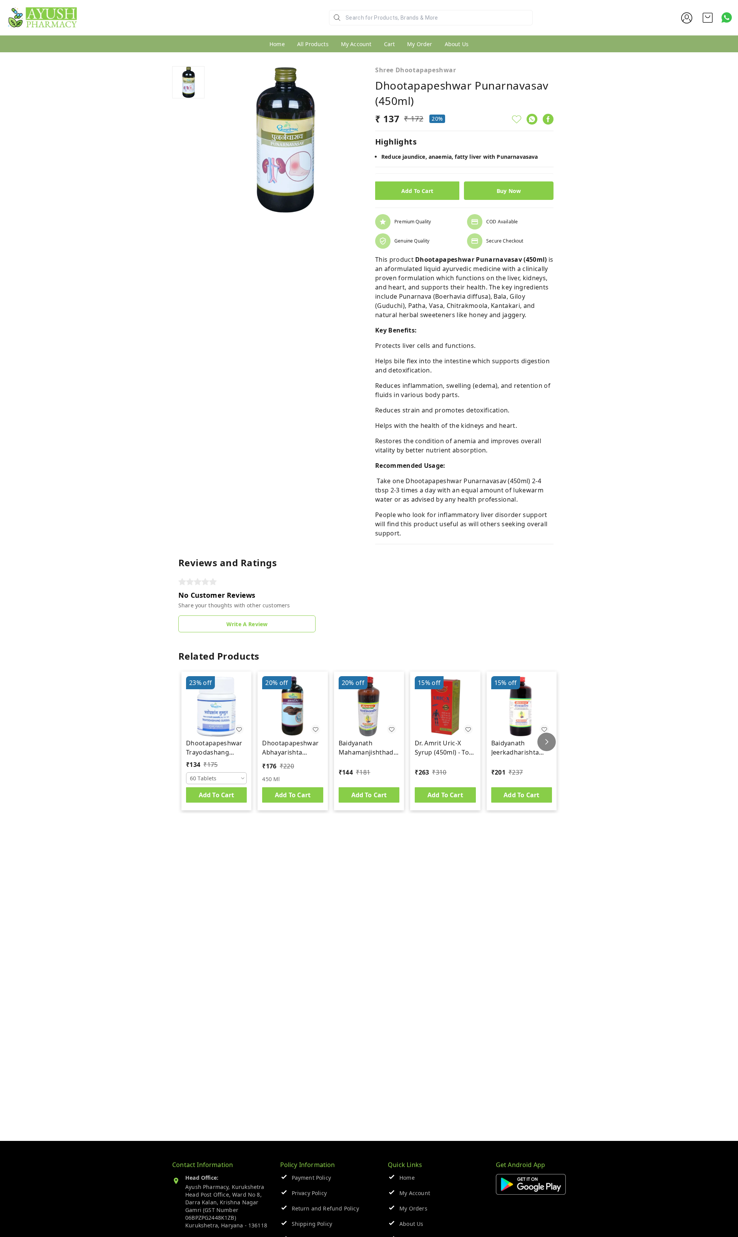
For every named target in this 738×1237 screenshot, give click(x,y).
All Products (313, 44)
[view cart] (707, 17)
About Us (457, 44)
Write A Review (247, 624)
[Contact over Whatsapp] (726, 17)
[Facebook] (548, 119)
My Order (419, 44)
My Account (356, 44)
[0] (707, 17)
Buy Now (509, 191)
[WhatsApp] (532, 119)
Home (277, 44)
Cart (389, 44)
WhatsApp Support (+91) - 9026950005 (133, 23)
